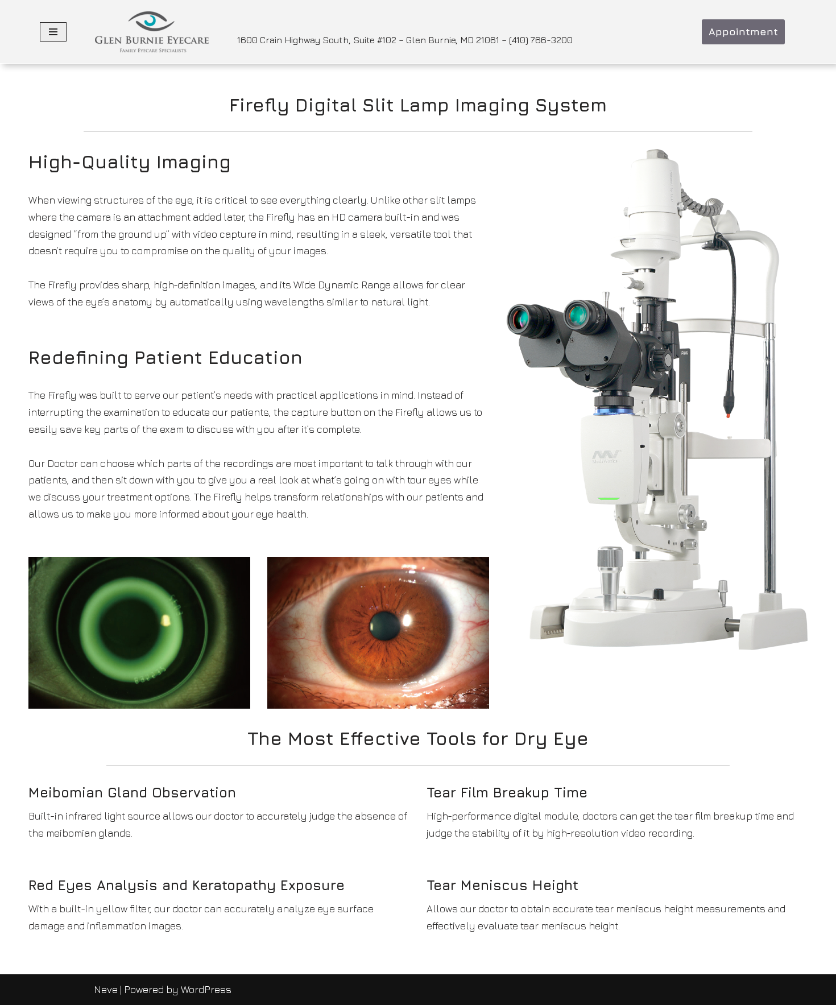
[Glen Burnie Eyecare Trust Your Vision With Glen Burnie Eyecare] (152, 31)
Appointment (743, 32)
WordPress (206, 989)
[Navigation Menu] (53, 32)
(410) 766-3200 (541, 40)
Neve (106, 989)
